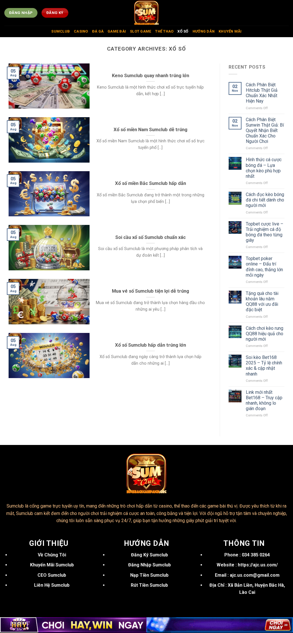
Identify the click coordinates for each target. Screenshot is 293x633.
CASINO (81, 31)
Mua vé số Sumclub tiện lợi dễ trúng (150, 291)
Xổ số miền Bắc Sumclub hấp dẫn (150, 183)
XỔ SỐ (182, 31)
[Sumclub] (146, 13)
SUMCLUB (60, 31)
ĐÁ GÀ (98, 31)
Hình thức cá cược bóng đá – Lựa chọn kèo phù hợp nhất (264, 168)
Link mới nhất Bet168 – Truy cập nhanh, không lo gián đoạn (264, 401)
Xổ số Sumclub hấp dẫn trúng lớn (150, 345)
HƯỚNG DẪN (204, 31)
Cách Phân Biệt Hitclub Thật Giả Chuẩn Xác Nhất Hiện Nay (262, 93)
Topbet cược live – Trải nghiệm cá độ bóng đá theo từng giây (264, 232)
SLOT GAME (140, 31)
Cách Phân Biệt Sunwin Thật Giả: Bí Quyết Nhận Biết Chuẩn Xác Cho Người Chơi (265, 130)
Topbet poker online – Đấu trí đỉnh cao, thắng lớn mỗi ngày (264, 267)
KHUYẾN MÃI (230, 31)
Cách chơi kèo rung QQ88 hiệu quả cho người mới (264, 334)
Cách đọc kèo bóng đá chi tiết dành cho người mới (265, 200)
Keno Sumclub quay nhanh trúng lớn (150, 75)
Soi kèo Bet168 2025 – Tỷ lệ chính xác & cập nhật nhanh (264, 366)
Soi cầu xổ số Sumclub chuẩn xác (150, 237)
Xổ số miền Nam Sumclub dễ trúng (150, 129)
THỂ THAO (164, 31)
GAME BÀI (117, 31)
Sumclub (15, 506)
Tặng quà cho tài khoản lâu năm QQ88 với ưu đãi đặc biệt (262, 302)
